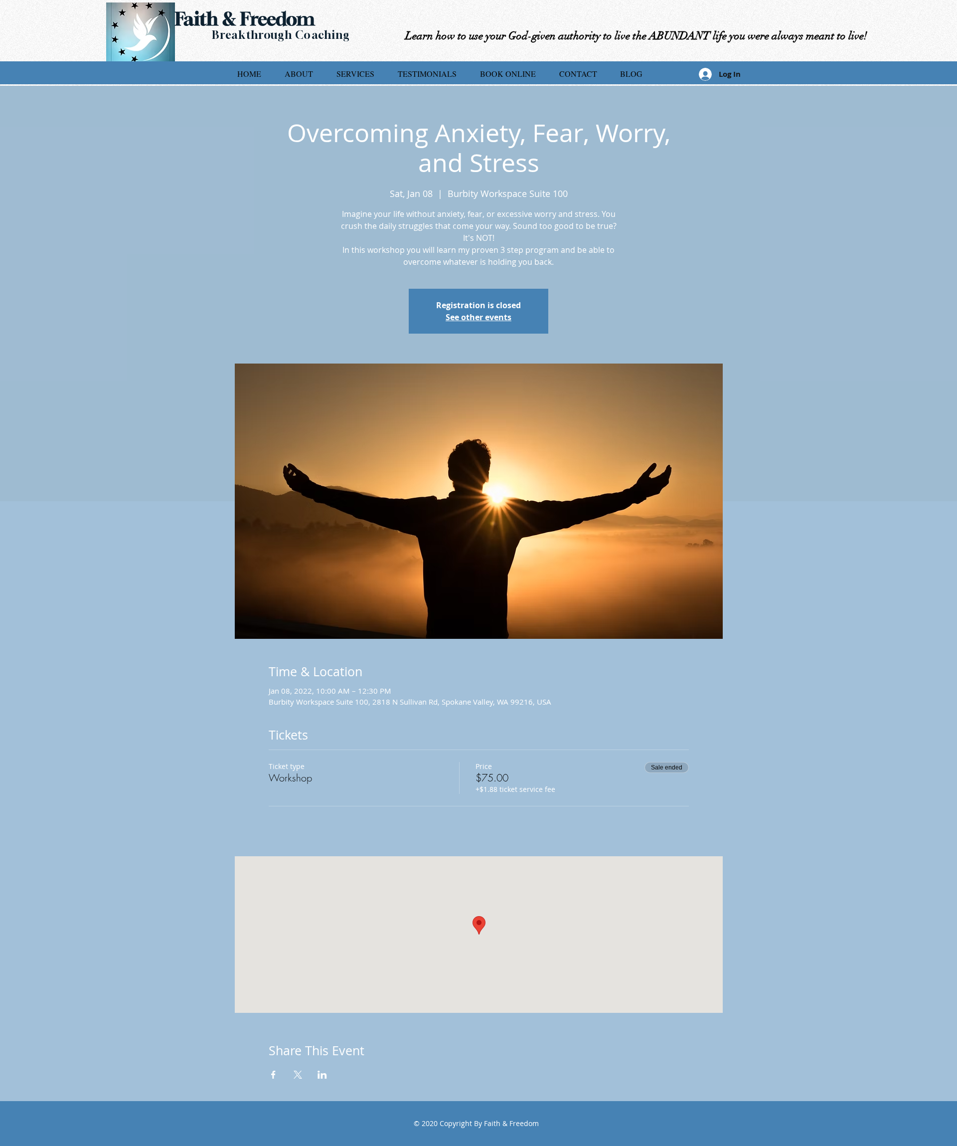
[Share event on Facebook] (273, 1075)
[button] (355, 74)
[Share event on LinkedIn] (322, 1075)
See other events (478, 317)
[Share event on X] (298, 1075)
